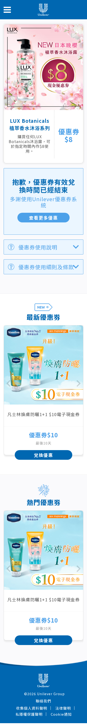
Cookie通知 (61, 714)
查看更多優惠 (43, 217)
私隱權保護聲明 (29, 714)
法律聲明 (63, 708)
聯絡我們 (43, 700)
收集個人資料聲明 (31, 708)
